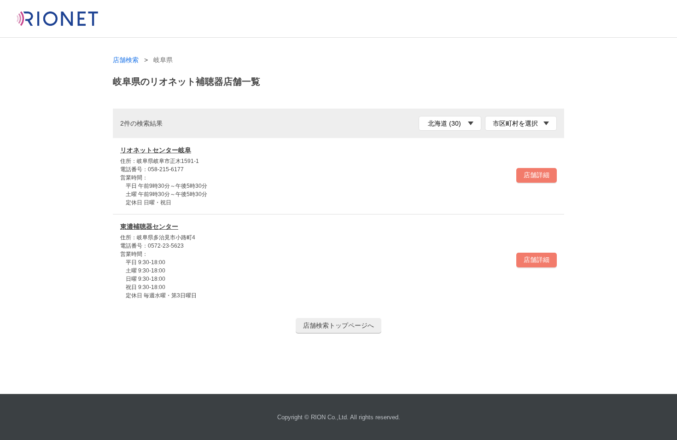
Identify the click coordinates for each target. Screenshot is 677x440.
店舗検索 (126, 60)
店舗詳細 (536, 175)
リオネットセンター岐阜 (155, 150)
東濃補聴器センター (149, 226)
